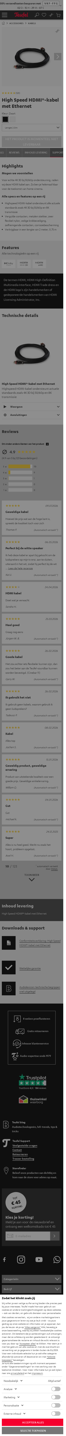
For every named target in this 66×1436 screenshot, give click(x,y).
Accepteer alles (33, 1422)
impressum (37, 1373)
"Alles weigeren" (32, 1327)
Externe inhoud (12, 1413)
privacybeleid (17, 1373)
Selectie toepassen (33, 1430)
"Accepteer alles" (27, 1343)
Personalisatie (11, 1405)
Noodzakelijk (11, 1380)
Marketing (9, 1397)
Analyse (8, 1389)
